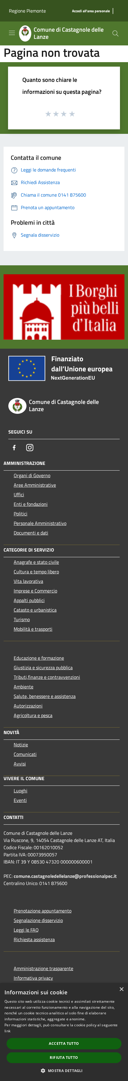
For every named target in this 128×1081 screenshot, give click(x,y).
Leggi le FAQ (26, 929)
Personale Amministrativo (40, 523)
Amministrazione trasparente (43, 968)
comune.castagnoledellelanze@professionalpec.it (65, 876)
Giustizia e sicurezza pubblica (43, 667)
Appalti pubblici (29, 600)
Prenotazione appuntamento (42, 910)
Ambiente (23, 686)
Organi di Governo (32, 475)
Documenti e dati (31, 532)
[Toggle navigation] (11, 32)
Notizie (21, 744)
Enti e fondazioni (31, 504)
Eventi (20, 800)
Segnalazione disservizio (38, 920)
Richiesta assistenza (34, 939)
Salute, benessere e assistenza (45, 696)
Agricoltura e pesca (33, 715)
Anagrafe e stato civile (36, 562)
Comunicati (25, 754)
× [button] (121, 989)
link (7, 1030)
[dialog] (64, 1032)
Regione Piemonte (27, 10)
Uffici (19, 494)
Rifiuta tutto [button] (64, 1057)
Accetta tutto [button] (64, 1043)
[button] (63, 1070)
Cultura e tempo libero (36, 571)
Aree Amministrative (35, 485)
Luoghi (20, 790)
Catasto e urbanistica (35, 609)
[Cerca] (115, 33)
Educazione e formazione (39, 658)
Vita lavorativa (28, 581)
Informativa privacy (33, 978)
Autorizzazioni (28, 705)
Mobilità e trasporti (33, 629)
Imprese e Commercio (35, 590)
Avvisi (20, 763)
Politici (20, 513)
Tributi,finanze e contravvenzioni (47, 677)
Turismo (22, 619)
